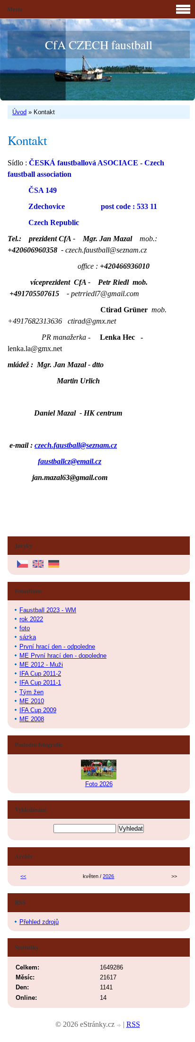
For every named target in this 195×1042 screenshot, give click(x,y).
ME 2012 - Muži (41, 664)
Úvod (19, 112)
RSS (133, 1024)
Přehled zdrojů (39, 921)
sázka (27, 637)
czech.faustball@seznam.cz (76, 445)
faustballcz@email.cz (69, 461)
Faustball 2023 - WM (47, 610)
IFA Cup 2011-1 (40, 682)
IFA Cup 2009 (37, 710)
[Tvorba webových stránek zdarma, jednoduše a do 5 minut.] (119, 1026)
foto (24, 628)
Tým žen (31, 692)
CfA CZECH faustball (98, 44)
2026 (108, 876)
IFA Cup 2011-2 (40, 673)
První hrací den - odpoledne (57, 646)
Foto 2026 (99, 784)
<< (23, 876)
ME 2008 (31, 719)
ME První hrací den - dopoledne (62, 655)
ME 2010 (31, 701)
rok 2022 (31, 619)
